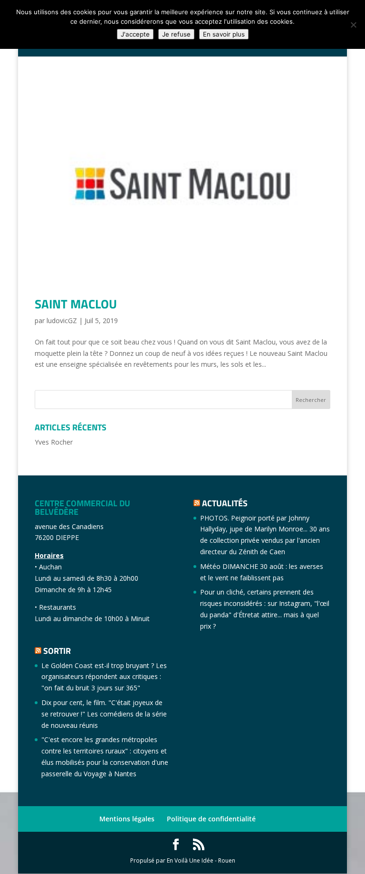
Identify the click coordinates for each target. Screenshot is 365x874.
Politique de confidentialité (211, 818)
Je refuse (176, 34)
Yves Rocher (54, 441)
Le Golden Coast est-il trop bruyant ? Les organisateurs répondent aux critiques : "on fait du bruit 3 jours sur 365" (104, 677)
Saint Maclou (76, 304)
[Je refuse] (353, 24)
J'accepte (135, 34)
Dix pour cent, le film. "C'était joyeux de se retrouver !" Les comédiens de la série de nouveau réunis (104, 714)
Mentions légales (126, 818)
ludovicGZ (62, 320)
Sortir (57, 650)
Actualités (225, 503)
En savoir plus (224, 34)
